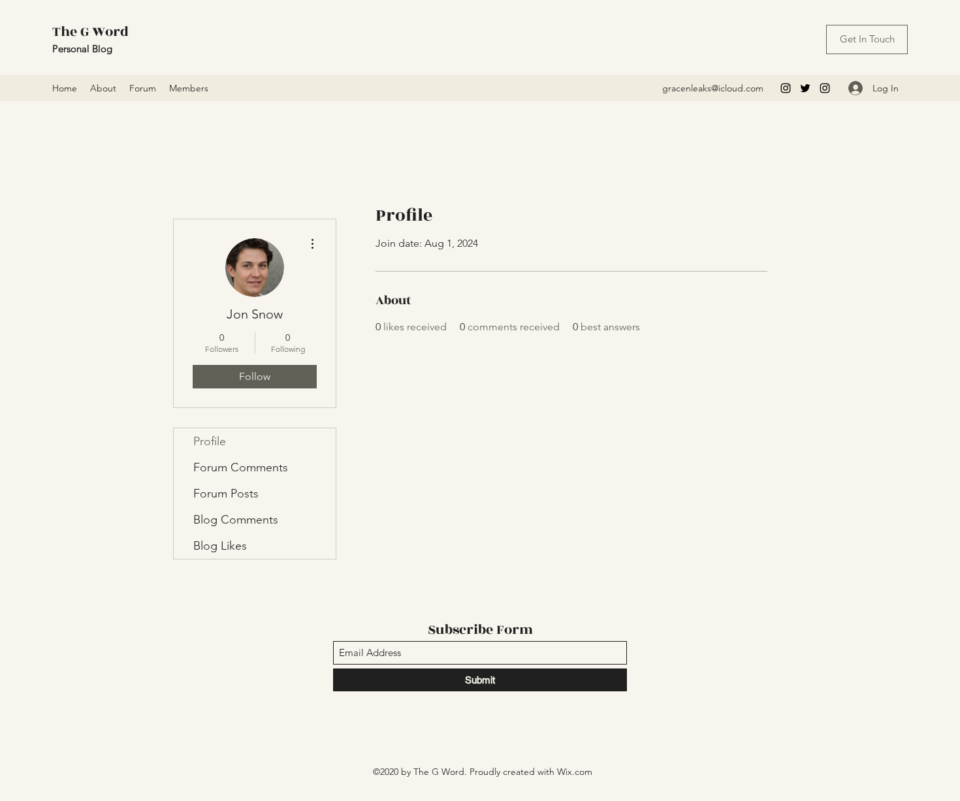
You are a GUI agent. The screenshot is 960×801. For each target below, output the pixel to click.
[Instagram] (785, 88)
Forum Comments (240, 467)
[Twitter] (805, 88)
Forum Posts (226, 493)
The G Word (90, 32)
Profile (209, 441)
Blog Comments (235, 519)
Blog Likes (220, 546)
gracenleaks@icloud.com (712, 88)
